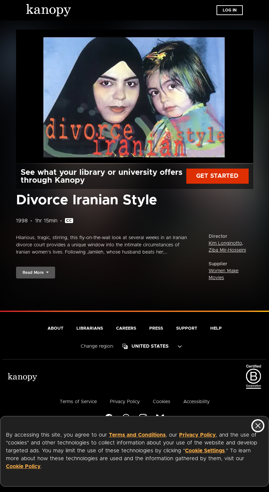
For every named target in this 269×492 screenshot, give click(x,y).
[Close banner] (258, 425)
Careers (126, 328)
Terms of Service (78, 402)
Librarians (89, 328)
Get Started (217, 176)
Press (156, 328)
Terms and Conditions (137, 435)
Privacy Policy (197, 435)
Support (186, 328)
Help (216, 328)
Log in (230, 10)
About (55, 328)
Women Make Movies (223, 274)
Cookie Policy (23, 466)
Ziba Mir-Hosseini (227, 250)
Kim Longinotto (225, 243)
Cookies (161, 402)
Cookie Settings (205, 450)
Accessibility (196, 402)
